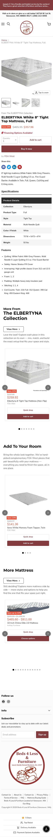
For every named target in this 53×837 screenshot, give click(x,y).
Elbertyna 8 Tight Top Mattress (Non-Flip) (27, 401)
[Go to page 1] (19, 429)
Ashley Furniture (13, 625)
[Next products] (48, 387)
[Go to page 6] (31, 429)
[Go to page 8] (30, 669)
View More (12, 329)
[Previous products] (5, 387)
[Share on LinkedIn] (14, 167)
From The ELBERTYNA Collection (17, 113)
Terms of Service (11, 798)
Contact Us (6, 795)
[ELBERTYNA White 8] (6, 102)
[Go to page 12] (39, 669)
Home (4, 40)
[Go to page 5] (29, 429)
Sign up (42, 734)
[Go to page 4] (26, 429)
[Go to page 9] (32, 669)
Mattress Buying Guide (36, 798)
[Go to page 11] (37, 669)
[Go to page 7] (33, 429)
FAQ (22, 798)
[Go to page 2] (21, 429)
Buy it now (26, 148)
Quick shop (28, 410)
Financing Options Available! (18, 132)
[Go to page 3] (24, 429)
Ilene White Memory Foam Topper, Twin (26, 527)
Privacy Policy (42, 795)
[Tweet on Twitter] (9, 167)
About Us (17, 795)
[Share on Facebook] (3, 167)
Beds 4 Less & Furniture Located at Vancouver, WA (25, 800)
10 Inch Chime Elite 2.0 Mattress (22, 622)
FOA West (9, 156)
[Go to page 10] (35, 669)
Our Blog (26, 803)
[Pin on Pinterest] (20, 167)
